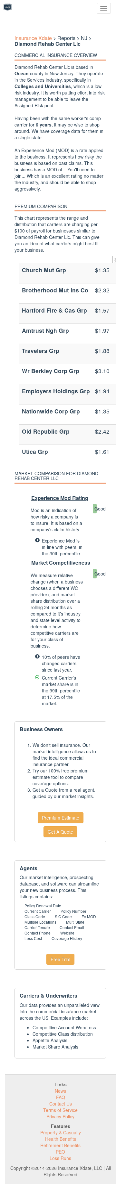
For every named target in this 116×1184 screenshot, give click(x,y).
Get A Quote (60, 832)
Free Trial (60, 959)
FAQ (60, 1097)
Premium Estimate (60, 817)
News (60, 1091)
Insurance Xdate (33, 38)
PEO (60, 1151)
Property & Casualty (60, 1132)
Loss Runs (60, 1158)
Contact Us (60, 1103)
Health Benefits (60, 1139)
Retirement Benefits (60, 1145)
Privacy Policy (60, 1116)
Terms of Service (60, 1110)
